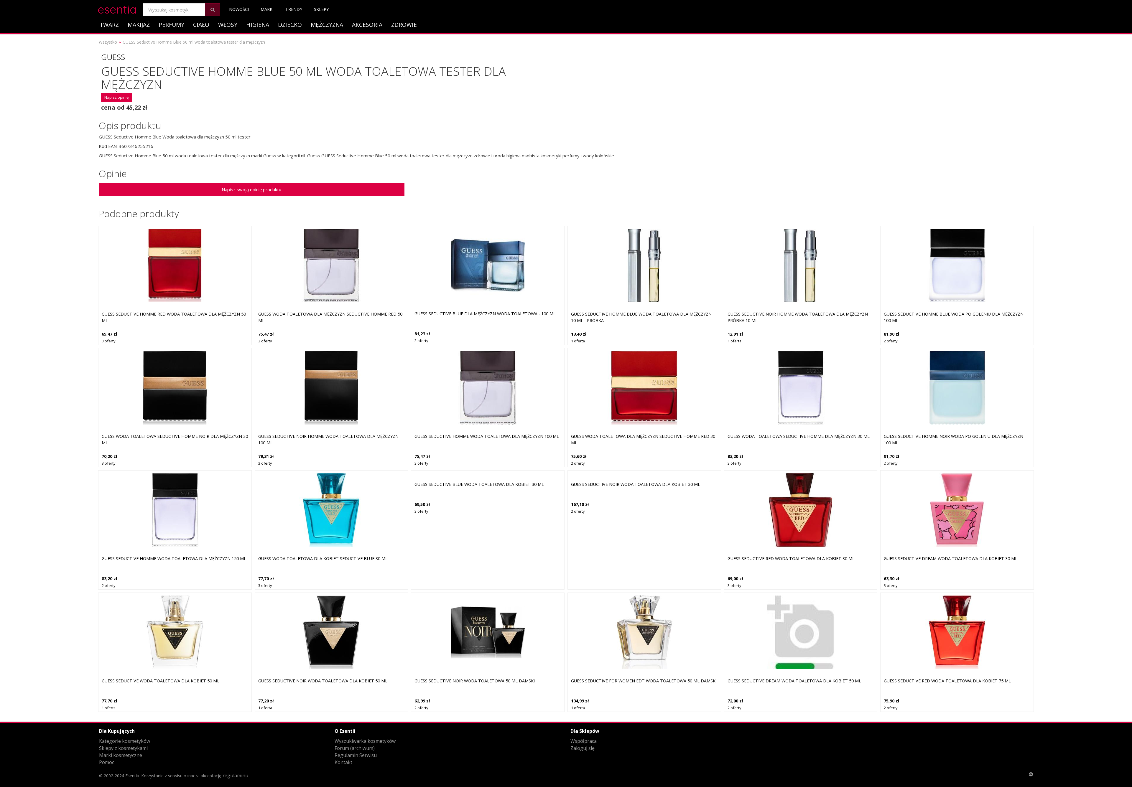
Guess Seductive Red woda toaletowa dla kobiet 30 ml (791, 558)
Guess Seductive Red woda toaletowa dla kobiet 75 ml (947, 681)
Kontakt (343, 762)
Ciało (201, 25)
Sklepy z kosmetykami (123, 748)
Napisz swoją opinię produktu (251, 189)
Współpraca (583, 741)
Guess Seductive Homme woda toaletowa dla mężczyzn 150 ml (174, 558)
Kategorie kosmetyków (124, 741)
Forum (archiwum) (355, 748)
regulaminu (235, 775)
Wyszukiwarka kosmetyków (365, 741)
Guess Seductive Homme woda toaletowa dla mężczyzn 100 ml (486, 436)
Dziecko (290, 25)
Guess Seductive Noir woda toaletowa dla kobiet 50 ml (322, 681)
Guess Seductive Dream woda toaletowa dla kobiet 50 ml (794, 681)
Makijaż (139, 25)
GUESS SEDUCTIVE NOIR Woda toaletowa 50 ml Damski (474, 681)
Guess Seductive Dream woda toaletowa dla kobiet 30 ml (950, 558)
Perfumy (171, 25)
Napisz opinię (116, 97)
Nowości (239, 9)
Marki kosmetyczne (120, 755)
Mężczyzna (327, 25)
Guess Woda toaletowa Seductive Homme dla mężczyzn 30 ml (799, 436)
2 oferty (890, 341)
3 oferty (108, 341)
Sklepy (321, 9)
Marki (267, 9)
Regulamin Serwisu (356, 755)
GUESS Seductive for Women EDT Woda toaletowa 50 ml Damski (644, 681)
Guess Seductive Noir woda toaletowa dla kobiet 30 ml (635, 484)
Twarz (109, 25)
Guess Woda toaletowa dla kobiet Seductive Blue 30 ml (323, 558)
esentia (117, 8)
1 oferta (578, 341)
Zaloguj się (582, 748)
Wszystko (108, 42)
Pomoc (106, 762)
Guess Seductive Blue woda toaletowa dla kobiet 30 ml (479, 484)
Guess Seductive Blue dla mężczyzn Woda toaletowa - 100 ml (485, 313)
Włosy (227, 25)
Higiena (257, 25)
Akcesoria (367, 25)
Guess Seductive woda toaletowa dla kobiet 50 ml (160, 681)
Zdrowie (404, 25)
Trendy (293, 9)
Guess (113, 57)
